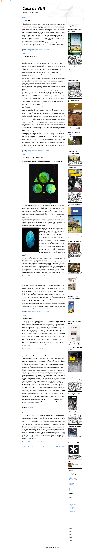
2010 (69, 535)
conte (69, 477)
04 (70, 520)
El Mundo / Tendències (30, 50)
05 (70, 519)
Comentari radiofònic (72, 475)
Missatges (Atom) (31, 448)
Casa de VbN (33, 8)
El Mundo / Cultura (29, 277)
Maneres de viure (71, 487)
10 (70, 501)
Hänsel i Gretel (28, 151)
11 (70, 500)
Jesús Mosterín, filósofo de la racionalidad (35, 356)
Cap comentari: (46, 49)
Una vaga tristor (27, 318)
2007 (69, 540)
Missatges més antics (60, 446)
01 (70, 525)
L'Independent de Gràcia (72, 485)
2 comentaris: (47, 150)
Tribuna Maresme (71, 490)
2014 (69, 529)
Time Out (70, 489)
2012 (69, 532)
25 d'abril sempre (71, 472)
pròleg (69, 488)
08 (70, 514)
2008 (69, 538)
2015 (69, 528)
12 (70, 498)
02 (70, 523)
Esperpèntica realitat (29, 413)
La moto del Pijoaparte (29, 56)
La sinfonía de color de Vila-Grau (32, 157)
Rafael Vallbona (75, 463)
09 (70, 513)
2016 (69, 526)
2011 (69, 534)
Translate (75, 26)
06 (70, 517)
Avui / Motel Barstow (72, 474)
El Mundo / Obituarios (30, 407)
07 (70, 516)
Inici (44, 446)
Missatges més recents (27, 446)
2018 (69, 495)
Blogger (58, 547)
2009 (69, 537)
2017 (69, 497)
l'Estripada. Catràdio (71, 484)
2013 (69, 531)
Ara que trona (26, 20)
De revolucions (27, 283)
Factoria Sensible (71, 482)
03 (70, 522)
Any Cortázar (70, 473)
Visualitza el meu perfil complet (76, 466)
